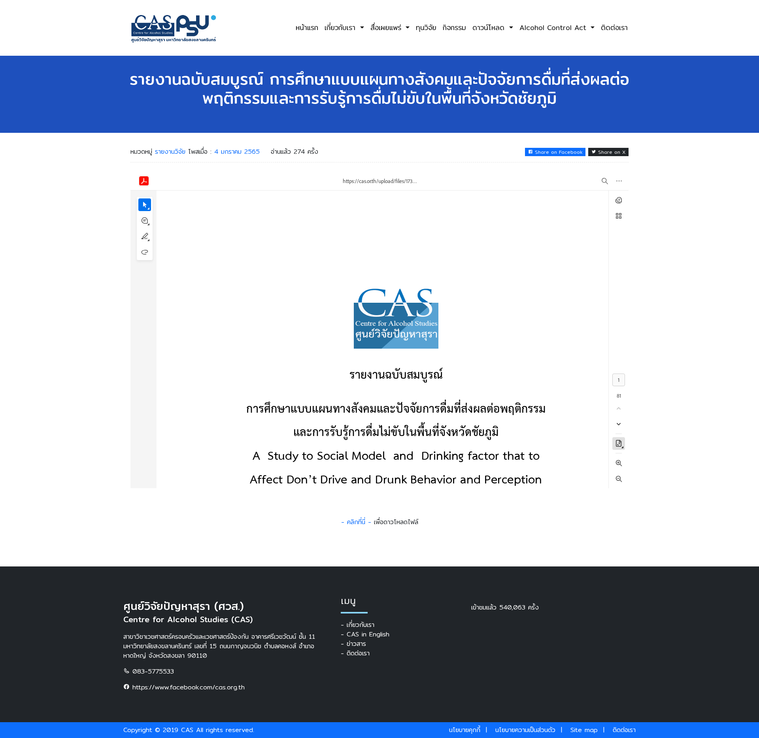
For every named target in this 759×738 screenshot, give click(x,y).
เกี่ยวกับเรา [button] (341, 27)
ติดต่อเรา (614, 27)
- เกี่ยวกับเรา (357, 625)
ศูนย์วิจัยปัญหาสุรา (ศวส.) (183, 606)
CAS (187, 730)
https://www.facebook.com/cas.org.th (187, 687)
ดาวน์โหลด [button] (489, 27)
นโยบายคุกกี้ (464, 730)
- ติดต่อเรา (355, 653)
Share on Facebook (558, 152)
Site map (584, 730)
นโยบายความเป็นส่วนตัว (525, 730)
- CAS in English (365, 634)
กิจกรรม (454, 27)
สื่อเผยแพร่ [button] (387, 27)
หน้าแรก (307, 27)
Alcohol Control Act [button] (554, 27)
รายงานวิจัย (171, 152)
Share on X (610, 152)
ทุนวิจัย (426, 27)
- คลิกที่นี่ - (356, 522)
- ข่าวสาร (353, 644)
